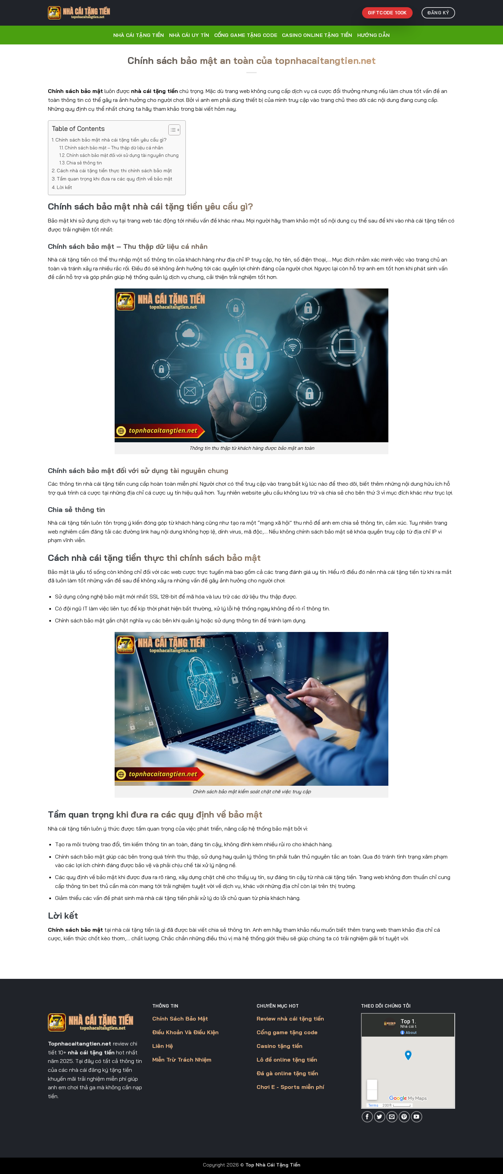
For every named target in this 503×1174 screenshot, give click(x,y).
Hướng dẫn (373, 35)
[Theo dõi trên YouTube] (416, 1116)
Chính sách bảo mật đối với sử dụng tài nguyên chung (122, 155)
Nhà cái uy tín (189, 35)
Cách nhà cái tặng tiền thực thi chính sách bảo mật (114, 170)
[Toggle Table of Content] (171, 130)
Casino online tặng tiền (317, 35)
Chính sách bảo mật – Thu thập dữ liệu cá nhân (114, 147)
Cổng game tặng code (245, 35)
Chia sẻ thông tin (84, 162)
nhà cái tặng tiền (154, 90)
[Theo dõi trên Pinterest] (404, 1116)
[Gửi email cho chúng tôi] (392, 1116)
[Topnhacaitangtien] (82, 12)
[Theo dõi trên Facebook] (367, 1116)
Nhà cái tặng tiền (138, 35)
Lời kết (64, 187)
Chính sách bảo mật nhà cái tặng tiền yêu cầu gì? (111, 140)
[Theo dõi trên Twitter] (379, 1116)
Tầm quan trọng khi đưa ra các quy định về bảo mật (114, 179)
